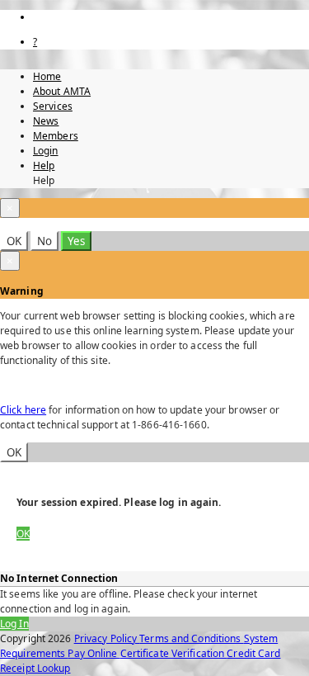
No (44, 241)
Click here (23, 410)
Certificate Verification (173, 653)
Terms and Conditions (191, 638)
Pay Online (93, 653)
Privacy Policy (107, 638)
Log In (14, 624)
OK (14, 241)
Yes (76, 241)
